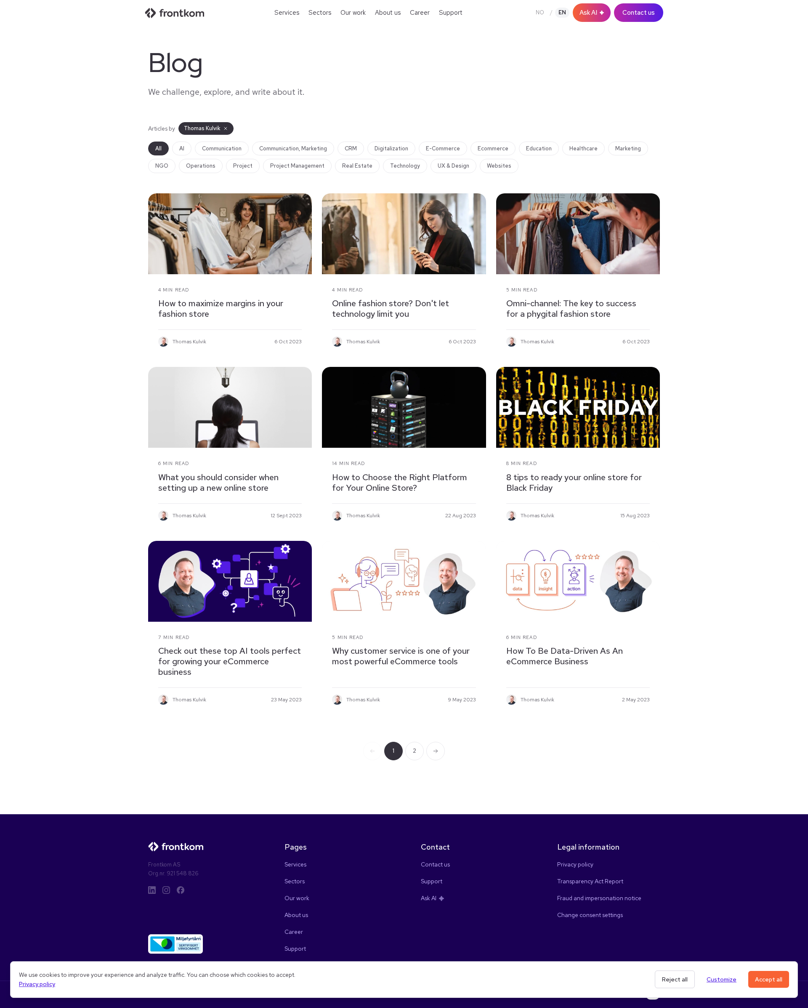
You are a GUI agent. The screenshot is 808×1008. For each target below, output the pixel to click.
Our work (353, 12)
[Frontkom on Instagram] (166, 890)
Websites (499, 165)
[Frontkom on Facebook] (180, 890)
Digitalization (391, 148)
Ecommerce (493, 148)
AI (181, 148)
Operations (200, 165)
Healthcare (583, 148)
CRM (351, 148)
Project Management (297, 165)
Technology (405, 165)
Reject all (675, 979)
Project (242, 165)
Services (286, 12)
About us (388, 12)
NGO (161, 165)
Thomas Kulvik (202, 128)
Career (420, 12)
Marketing (628, 148)
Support (450, 12)
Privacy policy (37, 984)
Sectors (319, 12)
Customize (721, 979)
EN (562, 12)
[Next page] (435, 751)
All (158, 148)
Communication (222, 148)
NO (540, 12)
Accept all (768, 979)
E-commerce (443, 148)
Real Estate (357, 165)
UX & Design (453, 165)
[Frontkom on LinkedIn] (152, 890)
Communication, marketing (293, 148)
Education (539, 148)
